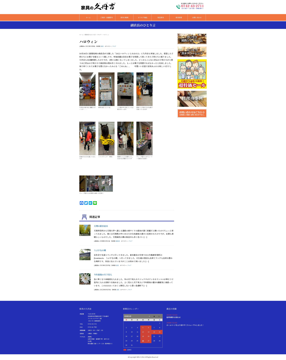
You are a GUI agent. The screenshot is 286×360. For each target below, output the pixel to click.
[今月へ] (154, 316)
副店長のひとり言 (90, 34)
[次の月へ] (160, 316)
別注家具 (161, 17)
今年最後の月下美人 (103, 274)
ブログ (99, 34)
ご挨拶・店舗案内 (106, 17)
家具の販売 (124, 17)
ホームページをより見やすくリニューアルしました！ (185, 325)
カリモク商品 (142, 17)
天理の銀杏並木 (101, 225)
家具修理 (179, 17)
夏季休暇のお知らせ (173, 317)
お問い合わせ (197, 17)
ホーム (88, 17)
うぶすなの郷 (100, 250)
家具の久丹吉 (141, 357)
